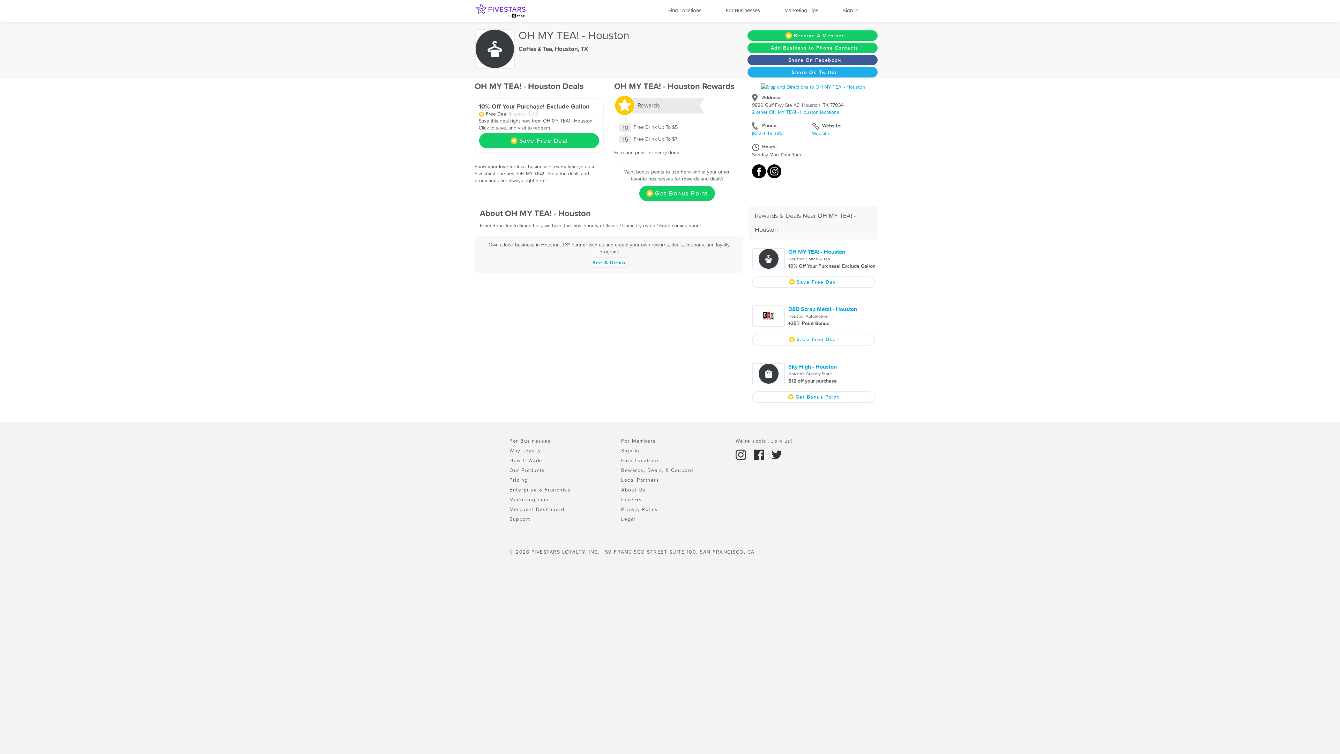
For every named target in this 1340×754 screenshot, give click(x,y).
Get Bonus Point (681, 193)
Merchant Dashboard (536, 509)
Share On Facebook (814, 60)
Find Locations (684, 10)
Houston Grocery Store (810, 374)
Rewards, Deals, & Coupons (657, 470)
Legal (628, 519)
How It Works (526, 460)
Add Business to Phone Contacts (814, 47)
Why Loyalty (525, 450)
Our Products (527, 470)
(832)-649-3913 (768, 133)
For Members (638, 440)
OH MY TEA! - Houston (816, 251)
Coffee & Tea (535, 48)
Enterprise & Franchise (540, 489)
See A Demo (609, 262)
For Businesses (743, 10)
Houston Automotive (808, 316)
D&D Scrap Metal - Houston (822, 309)
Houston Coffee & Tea (809, 259)
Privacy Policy (639, 509)
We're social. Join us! (764, 440)
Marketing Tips (801, 10)
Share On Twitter (814, 72)
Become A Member (819, 35)
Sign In (850, 10)
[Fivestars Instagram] (742, 454)
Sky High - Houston (812, 366)
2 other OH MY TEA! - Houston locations (795, 112)
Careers (631, 499)
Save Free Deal (543, 140)
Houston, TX (571, 48)
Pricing (518, 479)
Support (519, 519)
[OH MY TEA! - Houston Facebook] (759, 174)
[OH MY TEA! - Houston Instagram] (774, 174)
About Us (633, 489)
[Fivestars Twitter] (777, 454)
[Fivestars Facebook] (760, 454)
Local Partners (640, 479)
